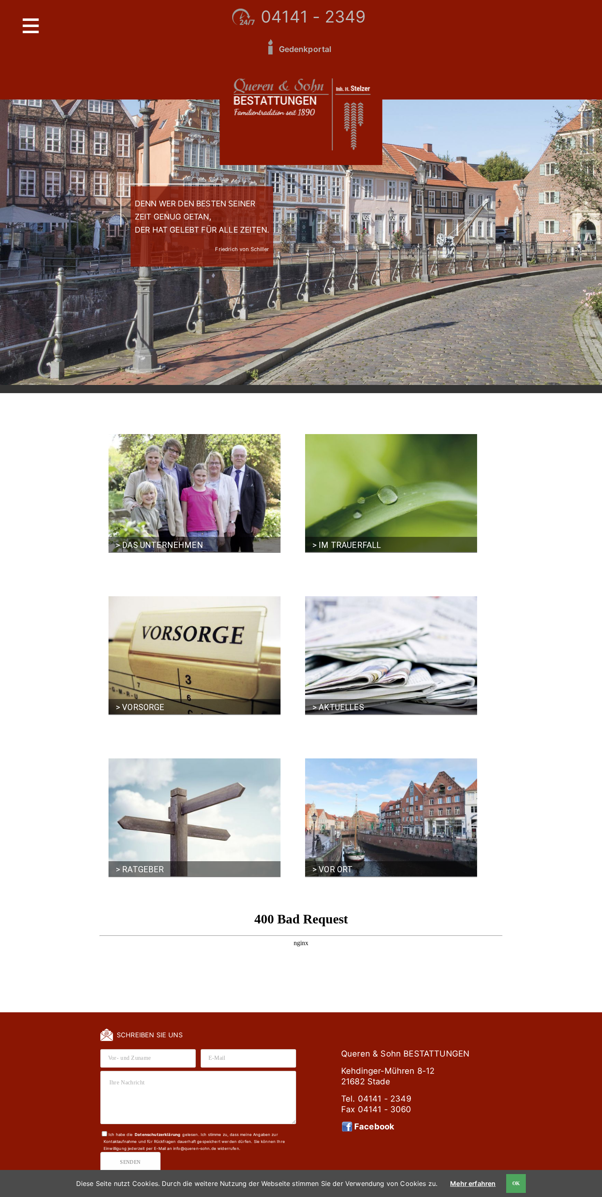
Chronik (151, 456)
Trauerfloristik (431, 449)
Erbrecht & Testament (226, 777)
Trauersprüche (430, 467)
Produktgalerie (344, 476)
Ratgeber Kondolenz (156, 775)
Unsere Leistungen (349, 467)
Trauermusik (426, 458)
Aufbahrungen (342, 502)
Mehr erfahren (473, 1183)
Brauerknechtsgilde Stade (379, 790)
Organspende (230, 798)
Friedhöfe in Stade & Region (379, 780)
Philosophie (157, 447)
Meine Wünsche (163, 628)
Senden (130, 1162)
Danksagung (425, 495)
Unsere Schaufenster (173, 474)
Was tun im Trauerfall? (338, 455)
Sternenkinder (146, 803)
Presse (346, 637)
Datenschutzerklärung (157, 1134)
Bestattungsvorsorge (175, 609)
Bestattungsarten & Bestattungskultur (351, 489)
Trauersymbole (431, 476)
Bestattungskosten (438, 485)
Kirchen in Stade (361, 771)
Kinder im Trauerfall (156, 784)
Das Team (153, 465)
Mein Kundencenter (366, 646)
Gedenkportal (305, 49)
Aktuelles (351, 609)
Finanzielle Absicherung (178, 618)
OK (516, 1183)
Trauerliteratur (149, 794)
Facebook (374, 1126)
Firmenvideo (355, 628)
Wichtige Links (232, 808)
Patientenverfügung (242, 789)
